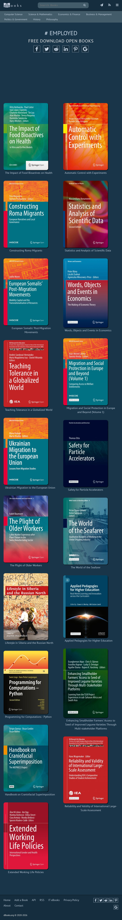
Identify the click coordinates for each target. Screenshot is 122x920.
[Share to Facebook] (37, 51)
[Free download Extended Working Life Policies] (26, 835)
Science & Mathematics (40, 14)
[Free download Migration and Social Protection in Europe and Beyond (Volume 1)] (90, 371)
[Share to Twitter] (46, 51)
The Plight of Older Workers (26, 565)
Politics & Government (15, 19)
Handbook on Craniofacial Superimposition (30, 794)
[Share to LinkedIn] (66, 51)
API (34, 900)
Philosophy (52, 19)
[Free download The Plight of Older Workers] (26, 529)
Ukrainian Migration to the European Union (30, 487)
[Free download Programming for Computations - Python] (28, 682)
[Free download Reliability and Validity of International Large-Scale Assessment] (90, 769)
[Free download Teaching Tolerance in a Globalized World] (29, 373)
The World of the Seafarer (85, 567)
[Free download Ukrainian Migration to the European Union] (30, 451)
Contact (19, 905)
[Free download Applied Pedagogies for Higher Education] (88, 606)
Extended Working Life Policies (26, 872)
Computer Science (13, 14)
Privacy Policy (71, 900)
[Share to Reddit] (56, 51)
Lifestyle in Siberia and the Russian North (29, 643)
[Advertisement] (61, 78)
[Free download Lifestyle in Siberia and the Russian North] (29, 606)
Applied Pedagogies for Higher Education (88, 640)
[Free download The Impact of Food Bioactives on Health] (29, 136)
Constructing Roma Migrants (26, 250)
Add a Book (21, 900)
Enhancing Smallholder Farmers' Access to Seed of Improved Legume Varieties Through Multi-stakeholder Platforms (90, 724)
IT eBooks (54, 900)
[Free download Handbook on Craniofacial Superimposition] (30, 758)
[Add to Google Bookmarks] (85, 51)
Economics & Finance (69, 14)
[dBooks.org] (12, 7)
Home (7, 900)
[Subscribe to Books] (101, 5)
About (7, 905)
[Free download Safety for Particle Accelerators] (85, 453)
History (36, 19)
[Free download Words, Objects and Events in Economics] (88, 293)
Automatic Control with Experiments (86, 172)
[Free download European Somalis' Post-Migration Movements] (31, 291)
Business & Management (99, 14)
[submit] (84, 5)
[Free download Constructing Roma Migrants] (26, 214)
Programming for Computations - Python (28, 716)
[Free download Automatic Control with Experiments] (85, 136)
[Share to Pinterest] (75, 51)
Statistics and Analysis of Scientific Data (88, 250)
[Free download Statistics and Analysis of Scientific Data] (87, 214)
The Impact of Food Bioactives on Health (28, 172)
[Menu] (117, 5)
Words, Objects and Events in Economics (88, 330)
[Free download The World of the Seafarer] (85, 531)
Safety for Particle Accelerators (85, 489)
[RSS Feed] (109, 5)
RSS (42, 900)
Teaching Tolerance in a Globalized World (28, 410)
